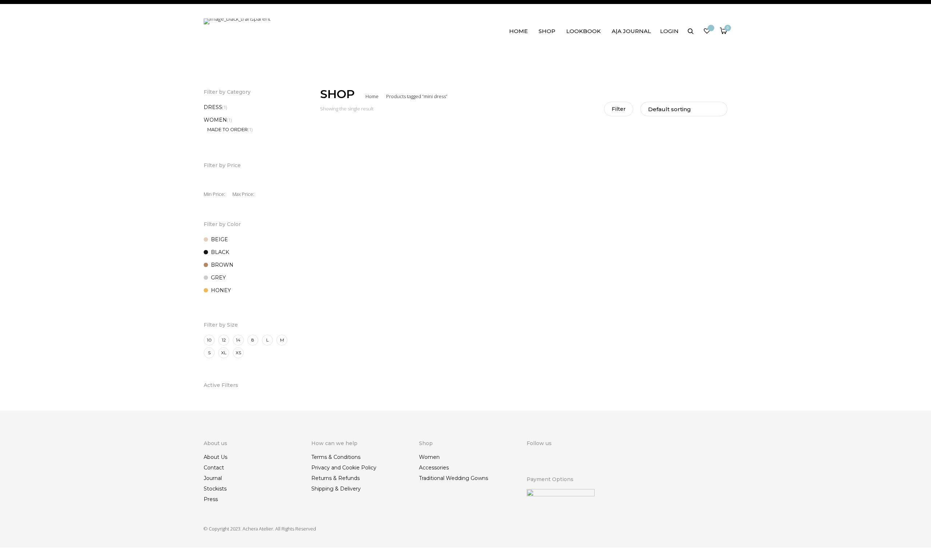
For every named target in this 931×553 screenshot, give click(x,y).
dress (213, 107)
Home (518, 31)
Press (211, 499)
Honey (221, 290)
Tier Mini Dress (339, 276)
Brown (222, 265)
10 (209, 340)
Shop (547, 31)
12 (224, 340)
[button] (411, 286)
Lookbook (583, 31)
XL (224, 352)
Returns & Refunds (335, 478)
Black (220, 252)
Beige (219, 239)
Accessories (434, 467)
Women (215, 120)
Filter (619, 109)
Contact (214, 467)
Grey (218, 277)
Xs (238, 352)
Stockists (215, 488)
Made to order (227, 129)
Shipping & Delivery (336, 488)
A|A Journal (631, 31)
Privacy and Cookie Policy (343, 467)
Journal (213, 478)
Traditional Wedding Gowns (453, 478)
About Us (215, 457)
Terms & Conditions (335, 457)
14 (238, 340)
